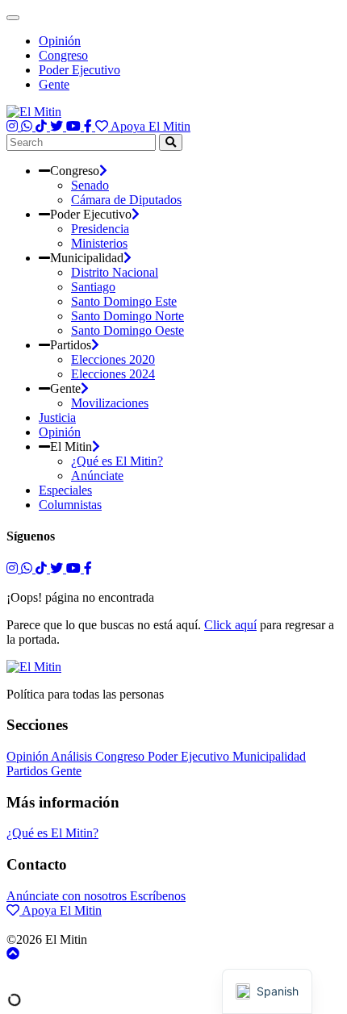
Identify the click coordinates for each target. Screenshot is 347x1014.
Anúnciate (97, 475)
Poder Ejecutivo (79, 70)
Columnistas (70, 504)
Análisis (73, 756)
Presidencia (100, 229)
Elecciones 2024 (113, 374)
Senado (90, 185)
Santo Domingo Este (124, 301)
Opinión (60, 41)
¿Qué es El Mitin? (117, 461)
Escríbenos (158, 896)
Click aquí (230, 625)
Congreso (63, 55)
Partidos (28, 771)
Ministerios (99, 243)
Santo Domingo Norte (127, 316)
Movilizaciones (109, 403)
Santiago (93, 287)
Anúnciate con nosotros (68, 896)
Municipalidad (269, 756)
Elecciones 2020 (113, 359)
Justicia (57, 417)
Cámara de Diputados (126, 200)
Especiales (65, 490)
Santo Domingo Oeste (127, 330)
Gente (54, 84)
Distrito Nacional (114, 272)
